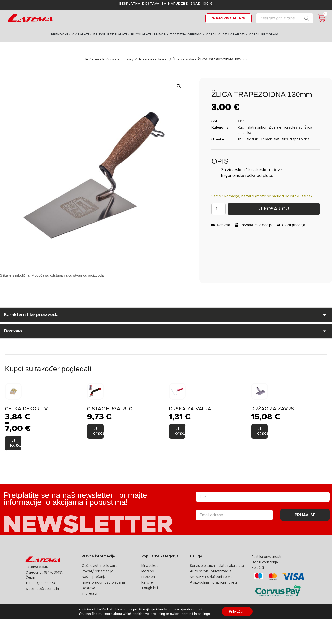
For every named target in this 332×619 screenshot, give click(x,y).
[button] (179, 86)
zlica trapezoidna (295, 139)
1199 (241, 139)
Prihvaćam (237, 611)
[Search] (306, 18)
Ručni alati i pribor (116, 59)
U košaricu (273, 208)
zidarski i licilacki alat (263, 139)
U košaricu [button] (98, 431)
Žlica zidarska (183, 59)
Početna (92, 59)
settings (204, 614)
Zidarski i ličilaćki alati (152, 59)
